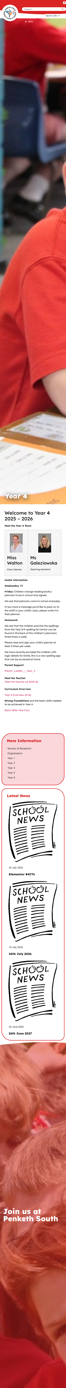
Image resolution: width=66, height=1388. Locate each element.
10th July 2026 (20, 954)
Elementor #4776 (22, 874)
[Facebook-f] (64, 2)
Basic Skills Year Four (17, 710)
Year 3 (11, 767)
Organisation (15, 753)
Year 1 (11, 758)
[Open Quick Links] (59, 15)
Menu (30, 21)
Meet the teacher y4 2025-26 (21, 681)
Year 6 (11, 777)
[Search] (63, 9)
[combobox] (41, 9)
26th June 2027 (20, 1033)
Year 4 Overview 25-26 (18, 694)
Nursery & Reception (19, 748)
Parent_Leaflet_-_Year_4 (20, 670)
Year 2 (11, 762)
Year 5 (11, 772)
